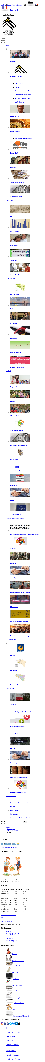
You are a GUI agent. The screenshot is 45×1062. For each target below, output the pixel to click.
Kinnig (12, 655)
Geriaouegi (14, 814)
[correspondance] (29, 5)
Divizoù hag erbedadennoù (23, 138)
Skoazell (17, 471)
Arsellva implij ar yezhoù (23, 98)
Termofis (13, 704)
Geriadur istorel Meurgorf (18, 777)
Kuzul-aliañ (14, 153)
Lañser (3, 5)
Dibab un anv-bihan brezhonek (20, 592)
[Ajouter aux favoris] (18, 844)
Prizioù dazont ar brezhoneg (19, 636)
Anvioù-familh (15, 275)
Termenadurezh (15, 514)
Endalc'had (11, 5)
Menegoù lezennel (12, 1045)
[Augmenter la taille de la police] (5, 844)
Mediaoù (13, 548)
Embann (13, 563)
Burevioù (13, 167)
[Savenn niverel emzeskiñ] (20, 305)
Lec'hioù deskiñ (15, 294)
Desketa (12, 309)
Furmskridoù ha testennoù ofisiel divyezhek (24, 534)
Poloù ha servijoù (16, 76)
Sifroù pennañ (14, 231)
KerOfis (12, 748)
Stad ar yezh (14, 245)
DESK (17, 467)
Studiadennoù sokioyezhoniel (19, 803)
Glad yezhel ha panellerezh (23, 91)
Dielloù (17, 734)
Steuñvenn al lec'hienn (14, 1032)
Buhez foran (14, 810)
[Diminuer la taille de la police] (2, 844)
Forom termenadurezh (17, 726)
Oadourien (13, 323)
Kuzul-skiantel (15, 131)
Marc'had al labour (16, 430)
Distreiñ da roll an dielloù (9, 847)
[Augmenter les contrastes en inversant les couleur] (7, 844)
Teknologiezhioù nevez (17, 578)
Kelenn (12, 401)
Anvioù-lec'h (14, 260)
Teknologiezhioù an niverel (24, 94)
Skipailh (13, 61)
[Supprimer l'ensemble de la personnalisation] (10, 844)
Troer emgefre (15, 763)
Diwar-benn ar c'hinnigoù (9, 918)
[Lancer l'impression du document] (13, 844)
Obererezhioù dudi (16, 416)
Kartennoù (13, 670)
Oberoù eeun (14, 607)
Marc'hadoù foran (16, 197)
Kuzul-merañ (14, 116)
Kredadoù (9, 1041)
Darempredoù (14, 10)
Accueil (8, 827)
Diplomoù (13, 338)
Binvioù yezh (11, 829)
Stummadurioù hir (16, 352)
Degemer (9, 1028)
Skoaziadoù (14, 459)
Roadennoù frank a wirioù (18, 792)
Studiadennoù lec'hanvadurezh (20, 818)
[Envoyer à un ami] (15, 844)
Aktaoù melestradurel (17, 182)
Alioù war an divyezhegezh (19, 621)
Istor (11, 216)
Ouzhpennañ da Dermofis (23, 712)
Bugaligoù (13, 387)
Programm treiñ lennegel (18, 445)
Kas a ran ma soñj (6, 921)
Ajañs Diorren (19, 102)
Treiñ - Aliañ (19, 83)
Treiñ (12, 500)
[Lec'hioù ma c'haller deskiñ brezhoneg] (20, 291)
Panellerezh (14, 485)
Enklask (19, 5)
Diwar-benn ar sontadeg (8, 915)
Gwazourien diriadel (17, 367)
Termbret (18, 87)
